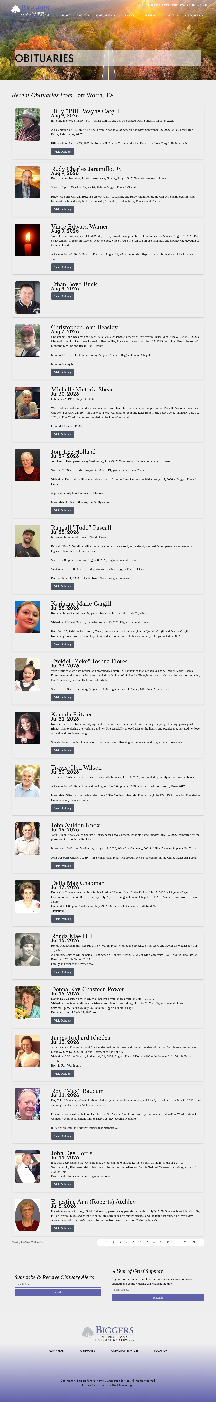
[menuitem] (66, 15)
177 (193, 1242)
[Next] (201, 1242)
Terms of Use (108, 1385)
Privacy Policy (90, 1385)
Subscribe (58, 1292)
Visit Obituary (62, 151)
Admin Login (126, 1385)
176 (184, 1242)
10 (168, 1242)
